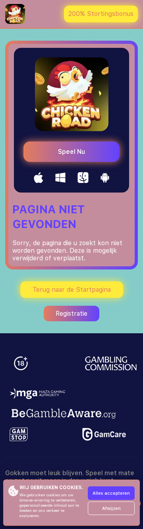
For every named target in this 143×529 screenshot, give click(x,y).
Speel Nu (71, 151)
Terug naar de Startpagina (72, 289)
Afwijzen (111, 508)
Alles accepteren (111, 493)
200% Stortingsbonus (100, 14)
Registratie (71, 313)
